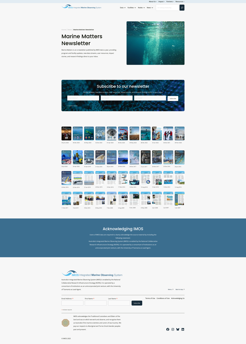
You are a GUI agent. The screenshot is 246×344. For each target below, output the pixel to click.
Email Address (67, 298)
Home (64, 30)
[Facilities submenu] (135, 7)
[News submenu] (152, 7)
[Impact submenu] (164, 1)
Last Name (113, 298)
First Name (89, 298)
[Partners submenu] (173, 1)
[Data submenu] (124, 7)
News (70, 30)
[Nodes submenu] (144, 7)
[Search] (182, 8)
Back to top (179, 289)
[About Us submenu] (156, 1)
